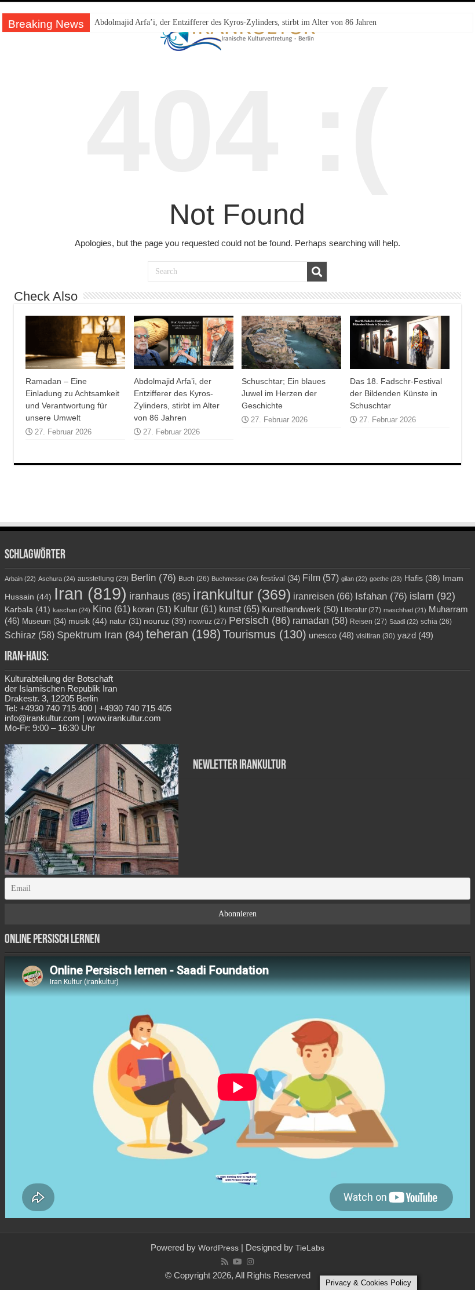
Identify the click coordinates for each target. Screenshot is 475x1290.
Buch (193, 578)
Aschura (56, 578)
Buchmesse (234, 578)
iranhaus (160, 596)
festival (280, 578)
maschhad (404, 609)
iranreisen (323, 596)
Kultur (195, 609)
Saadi (403, 621)
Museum (44, 621)
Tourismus (264, 634)
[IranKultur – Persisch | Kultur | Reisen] (237, 33)
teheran (183, 634)
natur (125, 621)
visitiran (375, 636)
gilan (354, 578)
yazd (415, 635)
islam (432, 596)
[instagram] (250, 1262)
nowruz (207, 621)
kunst (239, 609)
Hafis (422, 578)
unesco (331, 635)
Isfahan (381, 596)
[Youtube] (237, 1262)
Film (320, 578)
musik (87, 621)
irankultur (242, 594)
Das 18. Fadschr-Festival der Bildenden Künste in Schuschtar (396, 393)
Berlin (153, 577)
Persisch (259, 620)
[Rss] (224, 1262)
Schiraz (29, 635)
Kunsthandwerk (300, 609)
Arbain (20, 578)
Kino (111, 609)
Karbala (27, 609)
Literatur (361, 610)
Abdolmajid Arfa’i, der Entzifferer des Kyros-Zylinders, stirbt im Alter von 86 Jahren (235, 22)
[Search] (317, 272)
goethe (386, 578)
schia (436, 621)
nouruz (165, 621)
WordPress (218, 1247)
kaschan (71, 609)
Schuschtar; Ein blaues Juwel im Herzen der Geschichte (284, 393)
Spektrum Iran (100, 635)
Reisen (368, 621)
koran (152, 609)
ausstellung (103, 579)
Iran (90, 593)
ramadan (320, 621)
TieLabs (309, 1247)
